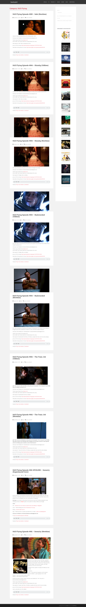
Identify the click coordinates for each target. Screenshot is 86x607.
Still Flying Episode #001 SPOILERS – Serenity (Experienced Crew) (31, 471)
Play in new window (20, 54)
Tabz (23, 17)
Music (67, 2)
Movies (62, 2)
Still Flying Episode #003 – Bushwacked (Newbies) (29, 297)
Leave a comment (29, 17)
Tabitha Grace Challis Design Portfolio (64, 20)
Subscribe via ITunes (66, 184)
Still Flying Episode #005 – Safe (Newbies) (30, 14)
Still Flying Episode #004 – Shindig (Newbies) (31, 141)
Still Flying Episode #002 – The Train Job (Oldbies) (29, 358)
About (58, 10)
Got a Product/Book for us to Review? (64, 16)
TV (48, 2)
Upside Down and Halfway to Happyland (34, 505)
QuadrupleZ (14, 2)
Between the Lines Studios (20, 505)
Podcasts (53, 2)
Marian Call (25, 40)
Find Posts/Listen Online (65, 41)
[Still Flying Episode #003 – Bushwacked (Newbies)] (32, 280)
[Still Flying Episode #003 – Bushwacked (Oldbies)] (32, 201)
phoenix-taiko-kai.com (20, 509)
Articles (45, 2)
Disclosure (60, 12)
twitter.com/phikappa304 (41, 511)
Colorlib (67, 605)
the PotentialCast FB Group (30, 507)
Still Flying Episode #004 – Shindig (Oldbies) (30, 65)
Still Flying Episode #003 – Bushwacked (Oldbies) (29, 216)
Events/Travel (72, 2)
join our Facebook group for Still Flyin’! (21, 515)
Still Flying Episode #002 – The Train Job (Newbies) (29, 415)
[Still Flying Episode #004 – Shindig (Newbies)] (32, 127)
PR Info (58, 18)
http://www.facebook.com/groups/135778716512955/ (31, 45)
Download (26, 54)
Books (58, 2)
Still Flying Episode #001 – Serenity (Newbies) (31, 531)
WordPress (74, 605)
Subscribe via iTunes (66, 40)
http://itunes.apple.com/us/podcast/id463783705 (36, 47)
